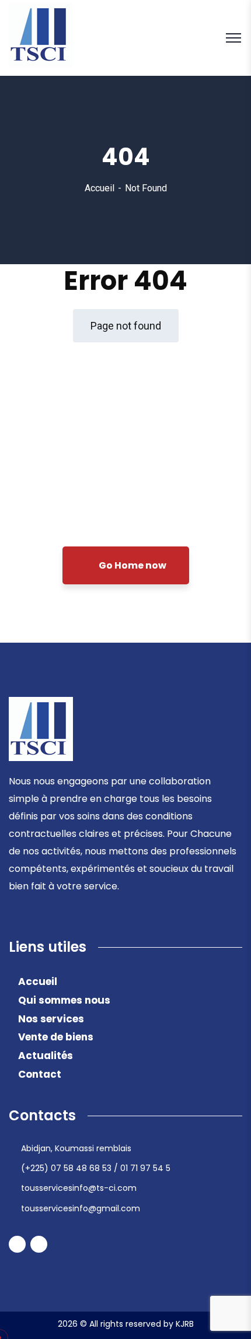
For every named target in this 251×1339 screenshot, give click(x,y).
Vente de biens (55, 1037)
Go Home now (131, 565)
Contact (39, 1074)
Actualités (45, 1056)
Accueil (99, 188)
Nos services (51, 1019)
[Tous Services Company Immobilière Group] (41, 37)
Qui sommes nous (64, 1000)
